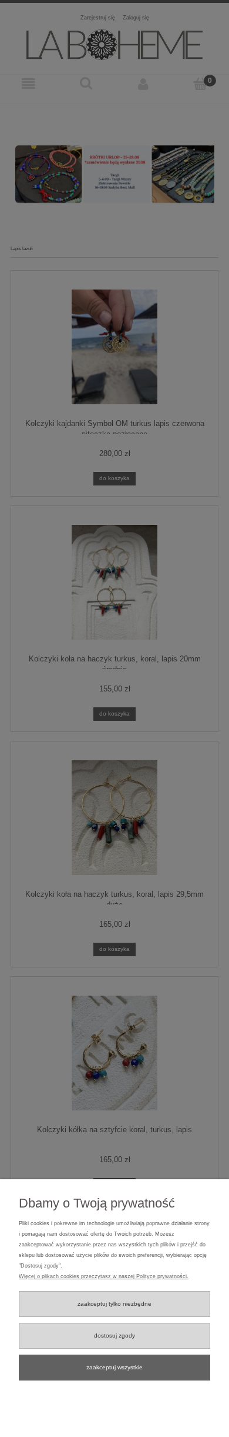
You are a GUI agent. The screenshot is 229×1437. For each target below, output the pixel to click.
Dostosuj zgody (114, 1335)
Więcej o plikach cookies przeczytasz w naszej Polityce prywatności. (103, 1276)
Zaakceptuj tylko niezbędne (114, 1303)
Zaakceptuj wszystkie (114, 1367)
